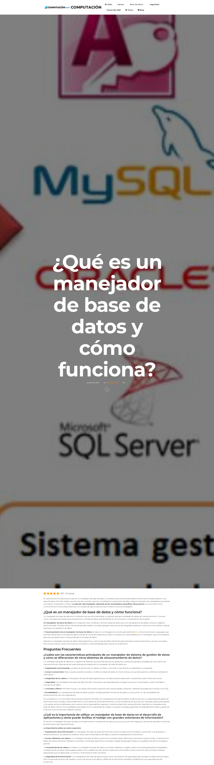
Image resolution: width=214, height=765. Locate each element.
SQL (137, 632)
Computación (86, 7)
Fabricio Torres (113, 383)
